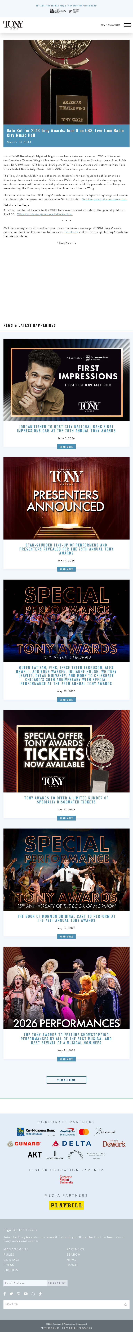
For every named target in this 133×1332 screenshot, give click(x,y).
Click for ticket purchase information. (45, 214)
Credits (10, 1270)
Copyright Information (77, 1328)
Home (71, 1265)
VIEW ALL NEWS (66, 1080)
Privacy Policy (50, 1328)
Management (15, 1249)
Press (8, 1265)
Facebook (70, 232)
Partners (75, 1249)
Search (73, 1254)
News (71, 1260)
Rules (8, 1254)
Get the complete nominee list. (104, 199)
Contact (11, 1260)
